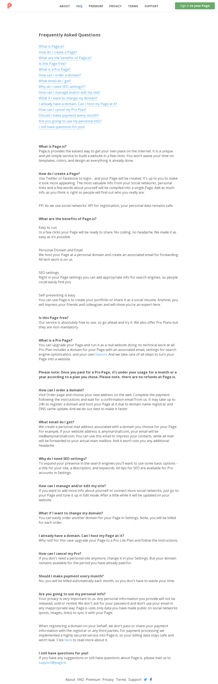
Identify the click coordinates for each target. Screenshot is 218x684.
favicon (101, 354)
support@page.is (52, 662)
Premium (96, 6)
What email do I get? (55, 81)
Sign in (195, 6)
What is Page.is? (51, 46)
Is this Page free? (52, 63)
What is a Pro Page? (54, 69)
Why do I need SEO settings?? (62, 86)
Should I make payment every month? (69, 115)
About (64, 6)
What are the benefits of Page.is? (65, 58)
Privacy (115, 6)
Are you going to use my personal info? (70, 121)
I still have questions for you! (62, 126)
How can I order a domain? (60, 75)
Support (152, 6)
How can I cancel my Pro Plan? (62, 109)
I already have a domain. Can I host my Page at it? (78, 104)
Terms (133, 6)
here (68, 640)
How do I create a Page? (58, 52)
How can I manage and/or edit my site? (69, 92)
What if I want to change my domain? (68, 98)
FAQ (79, 6)
